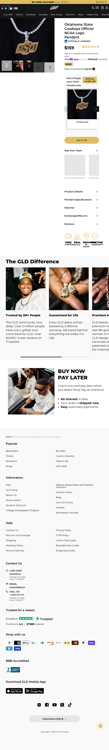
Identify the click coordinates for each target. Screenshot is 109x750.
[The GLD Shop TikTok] (70, 705)
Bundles (60, 451)
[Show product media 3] (29, 66)
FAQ (8, 485)
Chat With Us (15, 574)
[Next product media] (49, 67)
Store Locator (13, 500)
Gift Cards (61, 466)
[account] (106, 7)
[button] (93, 7)
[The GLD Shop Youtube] (54, 705)
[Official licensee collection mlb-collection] (10, 8)
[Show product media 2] (18, 66)
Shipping (11, 540)
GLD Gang (11, 490)
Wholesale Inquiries (67, 512)
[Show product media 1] (7, 66)
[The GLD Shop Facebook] (47, 705)
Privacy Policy (63, 530)
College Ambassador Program (22, 510)
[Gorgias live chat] (100, 726)
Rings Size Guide (65, 550)
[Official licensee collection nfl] (2, 8)
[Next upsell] (97, 109)
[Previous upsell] (67, 109)
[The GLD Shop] (54, 7)
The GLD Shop (62, 732)
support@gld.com (17, 587)
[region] (82, 110)
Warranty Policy (14, 545)
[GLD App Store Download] (14, 691)
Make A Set (62, 461)
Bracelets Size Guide (67, 545)
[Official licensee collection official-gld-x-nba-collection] (16, 8)
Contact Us (103, 2)
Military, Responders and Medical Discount (74, 486)
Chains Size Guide (66, 540)
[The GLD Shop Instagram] (39, 705)
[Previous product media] (38, 67)
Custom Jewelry (65, 456)
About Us (11, 495)
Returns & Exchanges (18, 535)
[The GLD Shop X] (62, 705)
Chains (9, 456)
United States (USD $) (52, 719)
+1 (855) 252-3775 (17, 595)
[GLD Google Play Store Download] (34, 691)
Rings (9, 466)
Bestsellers (12, 451)
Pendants (11, 461)
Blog (58, 497)
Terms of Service (15, 550)
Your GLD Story (64, 502)
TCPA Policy (62, 535)
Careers (60, 507)
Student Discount (16, 505)
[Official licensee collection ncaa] (6, 8)
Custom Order (64, 492)
